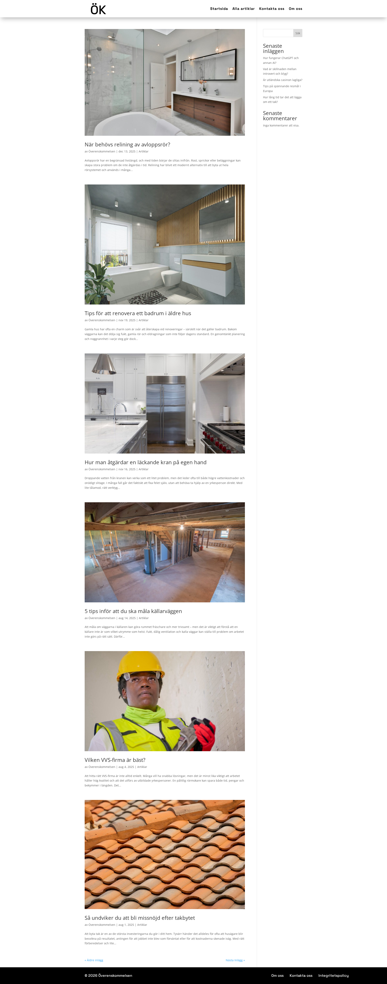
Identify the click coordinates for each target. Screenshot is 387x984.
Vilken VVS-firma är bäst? (115, 759)
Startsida (219, 8)
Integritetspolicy (333, 975)
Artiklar (144, 151)
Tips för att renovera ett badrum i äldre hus (138, 313)
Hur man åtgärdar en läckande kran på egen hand (146, 462)
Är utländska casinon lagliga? (282, 80)
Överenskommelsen (101, 151)
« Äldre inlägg (94, 960)
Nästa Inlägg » (235, 960)
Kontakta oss (271, 8)
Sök (297, 33)
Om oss (295, 8)
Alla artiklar (243, 8)
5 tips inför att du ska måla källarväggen (133, 611)
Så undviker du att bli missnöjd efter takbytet (140, 917)
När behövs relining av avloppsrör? (127, 144)
